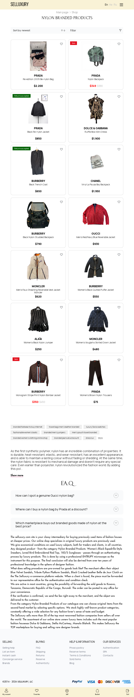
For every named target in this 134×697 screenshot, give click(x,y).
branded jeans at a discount (66, 438)
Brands (6, 663)
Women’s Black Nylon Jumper (38, 342)
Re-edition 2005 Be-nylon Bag (38, 79)
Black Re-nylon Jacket (38, 131)
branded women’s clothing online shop (30, 438)
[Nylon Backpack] (95, 56)
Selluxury (20, 5)
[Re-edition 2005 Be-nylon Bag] (38, 56)
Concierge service (12, 659)
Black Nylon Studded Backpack (38, 237)
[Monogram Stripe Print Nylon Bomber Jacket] (38, 372)
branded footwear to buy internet (27, 426)
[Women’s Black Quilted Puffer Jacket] (95, 267)
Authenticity (42, 663)
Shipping (40, 651)
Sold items (75, 659)
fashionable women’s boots (25, 432)
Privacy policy (76, 647)
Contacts (108, 655)
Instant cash (9, 655)
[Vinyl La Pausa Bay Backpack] (95, 161)
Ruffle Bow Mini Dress (96, 131)
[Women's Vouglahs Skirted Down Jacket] (95, 319)
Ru (115, 4)
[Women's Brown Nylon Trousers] (95, 372)
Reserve (40, 659)
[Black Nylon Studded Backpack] (38, 214)
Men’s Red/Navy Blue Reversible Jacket (95, 237)
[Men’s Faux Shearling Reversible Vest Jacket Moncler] (38, 267)
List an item (8, 651)
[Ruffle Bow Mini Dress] (95, 109)
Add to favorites (61, 43)
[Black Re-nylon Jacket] (38, 109)
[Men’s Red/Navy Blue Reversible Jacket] (95, 214)
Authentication (111, 647)
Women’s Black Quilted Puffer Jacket (96, 289)
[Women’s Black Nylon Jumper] (38, 319)
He (110, 4)
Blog (71, 663)
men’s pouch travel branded (84, 432)
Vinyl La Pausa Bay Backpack (96, 184)
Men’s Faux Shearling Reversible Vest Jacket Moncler (38, 291)
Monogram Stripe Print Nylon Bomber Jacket (38, 395)
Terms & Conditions (80, 655)
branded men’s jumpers (54, 432)
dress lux (90, 438)
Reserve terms (77, 651)
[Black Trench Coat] (38, 161)
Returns (40, 655)
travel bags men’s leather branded (64, 426)
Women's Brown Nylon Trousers (96, 395)
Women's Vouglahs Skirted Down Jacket (96, 342)
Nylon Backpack (96, 79)
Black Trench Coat (38, 184)
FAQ (38, 647)
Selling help (8, 647)
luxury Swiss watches (95, 426)
